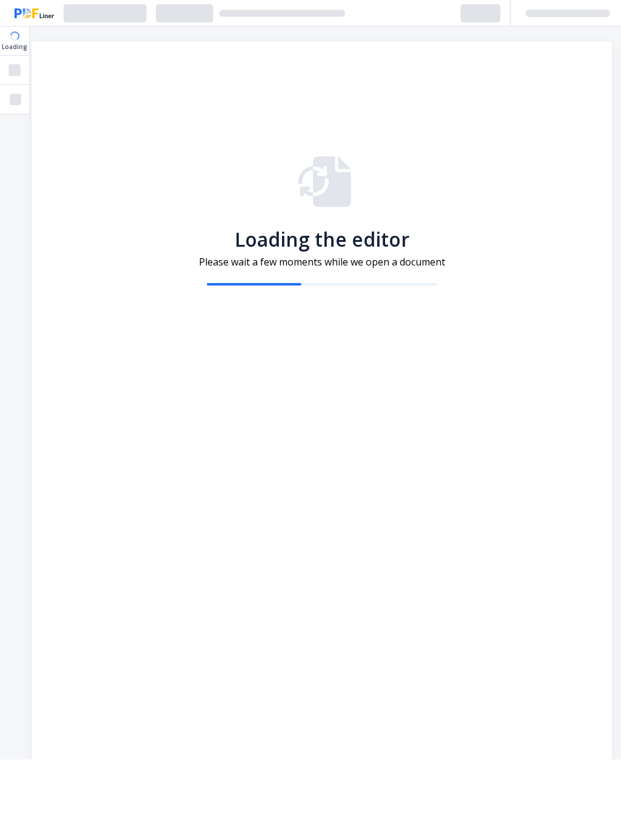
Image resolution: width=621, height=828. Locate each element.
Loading (14, 46)
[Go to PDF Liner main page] (34, 13)
